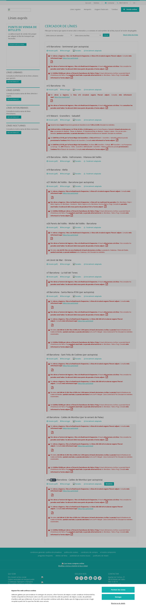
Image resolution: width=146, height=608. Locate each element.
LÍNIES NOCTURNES (16, 125)
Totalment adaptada (93, 161)
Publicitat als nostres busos (80, 556)
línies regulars (75, 9)
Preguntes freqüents (45, 556)
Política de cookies (71, 552)
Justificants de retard (100, 556)
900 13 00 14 (123, 3)
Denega (118, 597)
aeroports (87, 9)
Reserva (109, 484)
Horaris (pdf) (53, 51)
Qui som (88, 3)
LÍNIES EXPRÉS (13, 90)
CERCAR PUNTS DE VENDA (16, 44)
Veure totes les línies (130, 35)
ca (134, 3)
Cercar (106, 35)
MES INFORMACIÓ (13, 82)
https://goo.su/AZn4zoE (70, 58)
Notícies (96, 3)
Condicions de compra (89, 552)
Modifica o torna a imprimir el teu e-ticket (73, 566)
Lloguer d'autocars (101, 9)
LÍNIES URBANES (14, 72)
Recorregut (65, 51)
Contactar (111, 3)
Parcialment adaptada (93, 51)
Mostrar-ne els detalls (118, 603)
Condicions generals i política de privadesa (45, 552)
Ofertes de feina (61, 556)
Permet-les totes (118, 590)
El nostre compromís (108, 552)
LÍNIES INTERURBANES (17, 107)
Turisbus (114, 9)
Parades (78, 51)
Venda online (131, 9)
